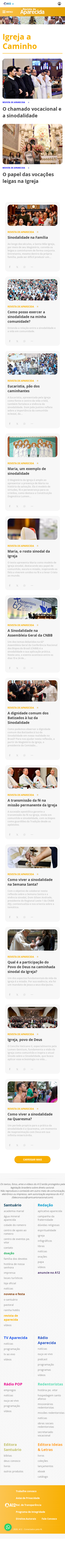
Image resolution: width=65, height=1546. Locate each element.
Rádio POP (13, 1384)
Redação (45, 1205)
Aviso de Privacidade (28, 1498)
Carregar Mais (32, 1159)
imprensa (9, 1272)
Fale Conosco (49, 1518)
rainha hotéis (12, 1310)
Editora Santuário (12, 1447)
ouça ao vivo (45, 1354)
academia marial (14, 1211)
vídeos (8, 1325)
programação (12, 1349)
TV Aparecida (15, 1337)
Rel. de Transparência (28, 1505)
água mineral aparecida (12, 1218)
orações (42, 1256)
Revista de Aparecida (21, 232)
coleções (43, 1461)
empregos (10, 1390)
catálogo (43, 1476)
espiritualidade (47, 1230)
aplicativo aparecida (50, 1211)
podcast (42, 1359)
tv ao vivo (9, 1354)
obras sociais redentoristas (46, 1425)
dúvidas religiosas (49, 1225)
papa (41, 1262)
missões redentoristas (51, 1412)
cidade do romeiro (15, 1225)
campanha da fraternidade (46, 1218)
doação (9, 1253)
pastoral (9, 1305)
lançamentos (45, 1466)
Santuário (12, 1205)
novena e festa (14, 1294)
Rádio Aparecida (47, 1340)
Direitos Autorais (26, 1518)
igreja (41, 1235)
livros (7, 1466)
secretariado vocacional (45, 1433)
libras (41, 1246)
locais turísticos (13, 1278)
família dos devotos (15, 1258)
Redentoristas (50, 1384)
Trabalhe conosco (26, 1491)
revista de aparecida (11, 1318)
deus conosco (12, 1461)
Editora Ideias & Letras (50, 1447)
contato (8, 1247)
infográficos (45, 1240)
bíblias (8, 1455)
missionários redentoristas (46, 1405)
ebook (41, 1471)
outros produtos (13, 1471)
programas (44, 1369)
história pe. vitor (48, 1390)
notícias (8, 1288)
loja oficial (10, 1283)
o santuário (11, 1299)
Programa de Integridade (30, 1512)
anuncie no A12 (49, 1273)
